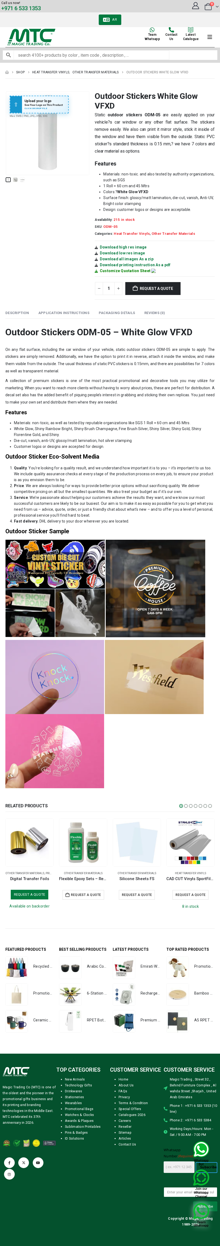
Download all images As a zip (126, 259)
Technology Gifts (78, 1085)
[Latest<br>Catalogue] (190, 30)
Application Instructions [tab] (63, 313)
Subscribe (208, 1167)
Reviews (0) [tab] (154, 313)
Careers (125, 1121)
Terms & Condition (133, 1103)
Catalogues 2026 (132, 1115)
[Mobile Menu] (210, 37)
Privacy (124, 1097)
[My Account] (195, 5)
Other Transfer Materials (173, 234)
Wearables (73, 1103)
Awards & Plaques (79, 1121)
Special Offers (130, 1109)
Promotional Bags (79, 1109)
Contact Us (127, 1144)
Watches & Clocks (79, 1115)
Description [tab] (17, 313)
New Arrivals (75, 1079)
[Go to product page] (29, 842)
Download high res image (123, 247)
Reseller (125, 1127)
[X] (23, 1162)
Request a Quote (156, 288)
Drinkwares (73, 1091)
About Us (126, 1085)
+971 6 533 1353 (21, 8)
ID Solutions (74, 1138)
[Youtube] (38, 1162)
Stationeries (74, 1097)
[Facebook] (9, 1162)
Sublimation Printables (83, 1127)
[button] (12, 133)
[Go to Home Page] (7, 72)
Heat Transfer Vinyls (132, 234)
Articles (125, 1138)
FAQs (123, 1091)
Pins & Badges (76, 1132)
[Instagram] (9, 1174)
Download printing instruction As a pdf (135, 265)
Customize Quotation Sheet (125, 271)
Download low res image (122, 253)
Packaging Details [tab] (117, 313)
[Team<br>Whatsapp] (152, 30)
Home (123, 1079)
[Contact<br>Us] (171, 30)
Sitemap (125, 1132)
